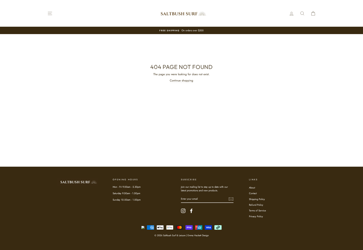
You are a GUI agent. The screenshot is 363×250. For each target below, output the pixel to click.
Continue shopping (181, 80)
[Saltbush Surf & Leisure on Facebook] (191, 211)
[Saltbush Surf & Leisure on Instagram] (183, 211)
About (252, 187)
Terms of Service (257, 210)
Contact (253, 193)
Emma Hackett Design (198, 235)
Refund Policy (256, 205)
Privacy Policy (256, 216)
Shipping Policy (257, 199)
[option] (181, 30)
